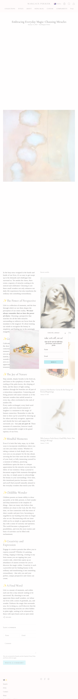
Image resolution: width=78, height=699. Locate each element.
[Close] (65, 333)
